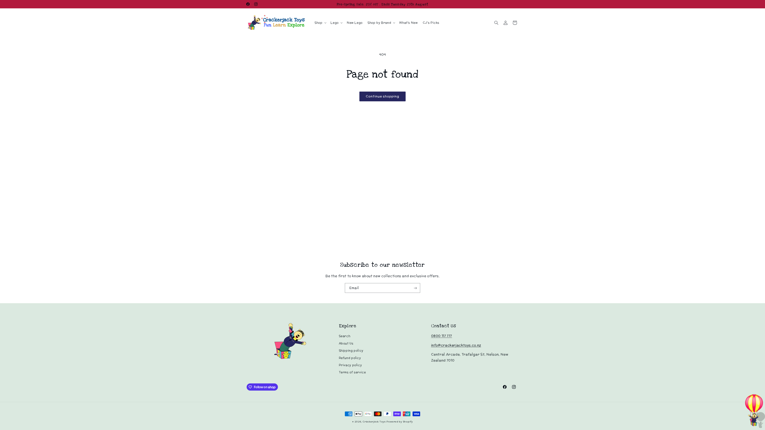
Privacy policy (350, 365)
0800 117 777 (441, 335)
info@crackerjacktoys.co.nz (456, 345)
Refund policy (350, 358)
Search (344, 336)
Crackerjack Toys (374, 421)
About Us (346, 343)
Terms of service (352, 372)
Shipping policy (351, 350)
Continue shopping (382, 96)
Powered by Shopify (399, 421)
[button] (320, 22)
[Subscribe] (415, 288)
